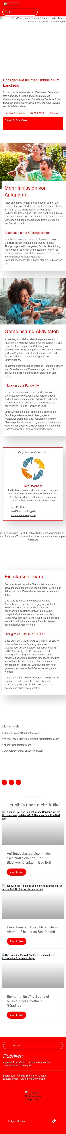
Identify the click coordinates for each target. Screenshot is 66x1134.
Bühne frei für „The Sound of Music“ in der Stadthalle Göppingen (28, 1001)
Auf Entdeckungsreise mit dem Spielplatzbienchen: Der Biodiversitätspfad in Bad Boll (30, 858)
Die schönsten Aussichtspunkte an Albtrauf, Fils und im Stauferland (33, 929)
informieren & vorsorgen (18, 1065)
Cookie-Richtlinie (27, 1075)
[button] (48, 5)
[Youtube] (45, 1121)
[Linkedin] (37, 1121)
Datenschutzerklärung (32, 1078)
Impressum (9, 1075)
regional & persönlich (15, 113)
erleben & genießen (40, 1062)
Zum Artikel (16, 872)
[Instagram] (29, 1121)
